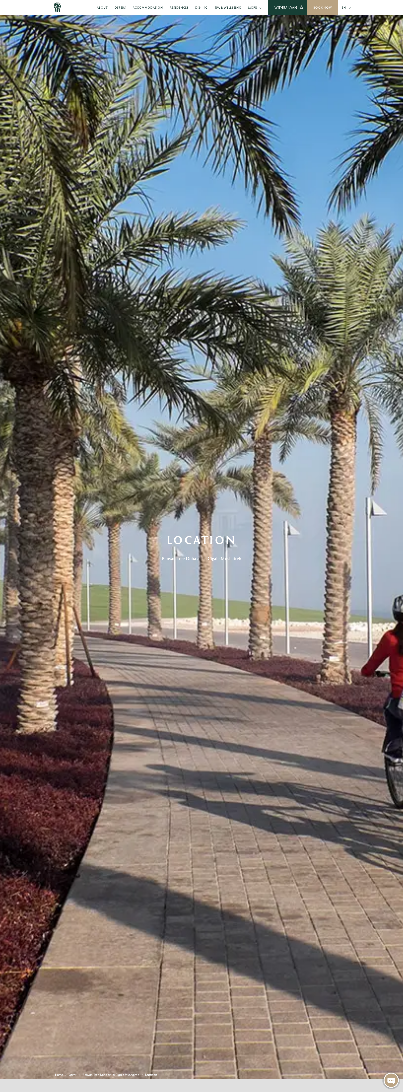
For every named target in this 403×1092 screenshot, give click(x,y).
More (252, 7)
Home (59, 1074)
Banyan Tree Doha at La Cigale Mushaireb (110, 1074)
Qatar (73, 1074)
